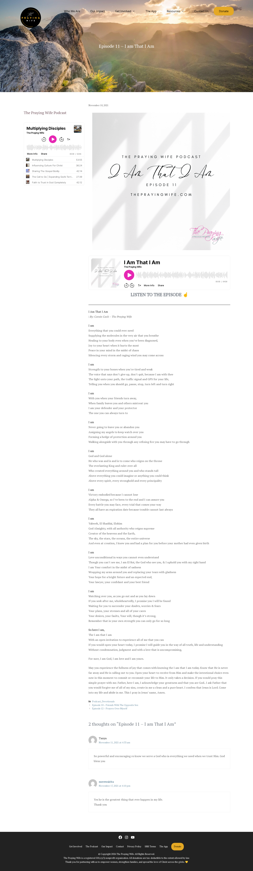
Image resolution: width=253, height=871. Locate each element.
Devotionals (108, 701)
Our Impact (97, 11)
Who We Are (72, 11)
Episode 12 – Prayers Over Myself (109, 708)
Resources (173, 11)
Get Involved (123, 11)
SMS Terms (150, 846)
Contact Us (201, 11)
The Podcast (92, 846)
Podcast (96, 701)
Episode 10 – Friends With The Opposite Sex (115, 705)
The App (150, 11)
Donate (224, 11)
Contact (120, 846)
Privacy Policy (134, 846)
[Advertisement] (54, 226)
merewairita (106, 782)
